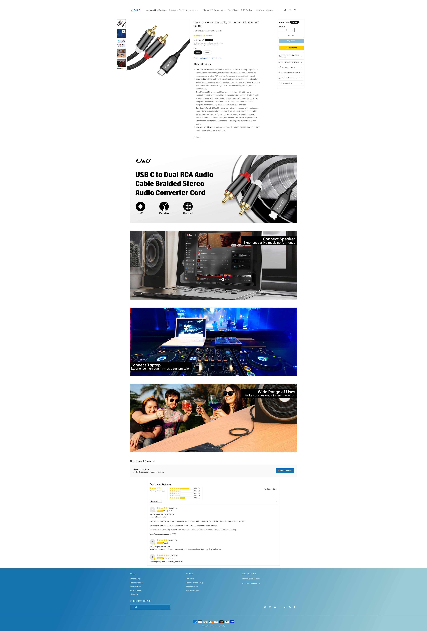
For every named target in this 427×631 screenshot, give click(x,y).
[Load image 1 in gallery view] (121, 23)
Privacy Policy (135, 587)
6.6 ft (208, 52)
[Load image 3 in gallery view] (121, 53)
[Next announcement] (296, 2)
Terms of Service (136, 590)
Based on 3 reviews (157, 491)
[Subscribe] (167, 607)
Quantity (282, 26)
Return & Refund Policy (194, 583)
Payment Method (136, 583)
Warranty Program (192, 590)
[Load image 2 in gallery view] (121, 43)
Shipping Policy (192, 587)
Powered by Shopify (219, 626)
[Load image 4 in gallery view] (121, 62)
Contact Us (190, 579)
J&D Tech (210, 626)
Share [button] (198, 137)
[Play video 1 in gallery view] (121, 33)
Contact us (214, 45)
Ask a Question (286, 470)
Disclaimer (134, 594)
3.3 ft (199, 52)
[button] (156, 10)
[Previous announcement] (130, 2)
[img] (162, 508)
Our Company (135, 579)
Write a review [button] (270, 489)
